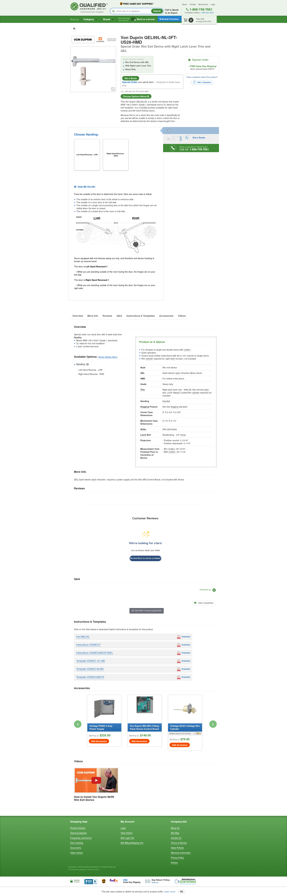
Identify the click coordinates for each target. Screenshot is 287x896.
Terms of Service (179, 842)
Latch (143, 434)
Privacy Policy (177, 857)
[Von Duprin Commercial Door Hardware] (83, 39)
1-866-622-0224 (207, 12)
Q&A (119, 315)
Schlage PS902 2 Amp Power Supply (101, 727)
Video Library (76, 852)
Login (213, 4)
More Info (92, 315)
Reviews (107, 315)
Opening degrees (78, 832)
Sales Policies (177, 847)
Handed (166, 401)
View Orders (126, 832)
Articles (174, 862)
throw (183, 434)
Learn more (169, 891)
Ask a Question (204, 82)
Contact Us (176, 837)
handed (144, 107)
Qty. (169, 138)
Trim (142, 389)
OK (181, 891)
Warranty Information (181, 852)
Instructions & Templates (140, 315)
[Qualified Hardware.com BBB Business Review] (90, 881)
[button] (77, 724)
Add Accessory (99, 741)
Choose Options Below (135, 96)
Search (157, 11)
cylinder (149, 358)
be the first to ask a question (146, 611)
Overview (77, 315)
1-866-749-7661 (200, 9)
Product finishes (77, 827)
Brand (107, 19)
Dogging (144, 406)
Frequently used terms (81, 837)
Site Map (175, 832)
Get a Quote (131, 78)
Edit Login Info (127, 837)
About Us (175, 827)
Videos (182, 315)
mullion (187, 349)
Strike (143, 429)
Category (88, 19)
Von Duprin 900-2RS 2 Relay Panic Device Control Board (144, 727)
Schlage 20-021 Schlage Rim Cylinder (185, 727)
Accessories (166, 315)
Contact (193, 4)
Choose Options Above (107, 357)
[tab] (203, 603)
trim (180, 389)
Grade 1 (142, 104)
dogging (174, 406)
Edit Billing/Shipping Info (132, 842)
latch (173, 358)
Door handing (76, 842)
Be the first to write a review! (145, 558)
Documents (75, 847)
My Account (203, 4)
